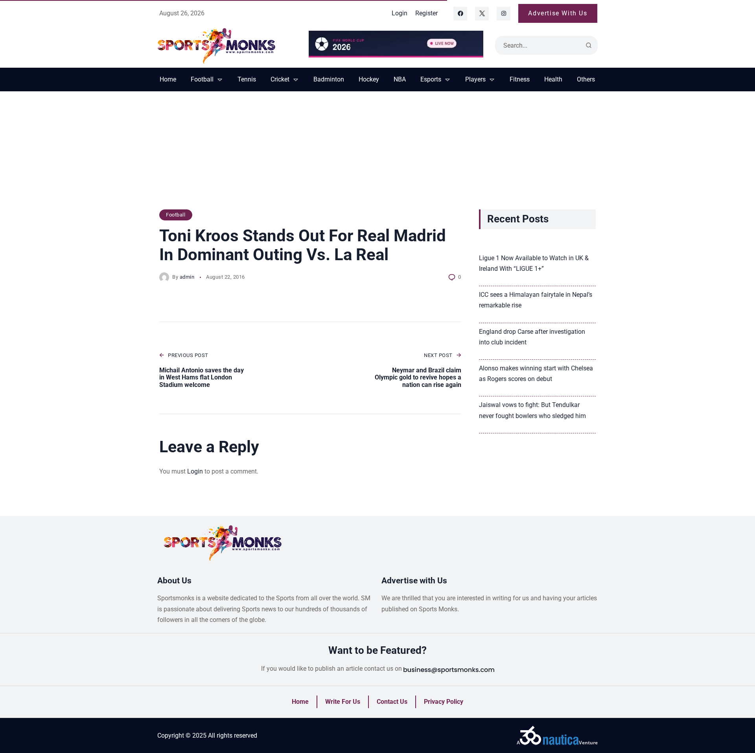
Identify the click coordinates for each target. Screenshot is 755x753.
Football (175, 215)
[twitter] (482, 13)
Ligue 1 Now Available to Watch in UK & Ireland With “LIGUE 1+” (534, 263)
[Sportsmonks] (227, 45)
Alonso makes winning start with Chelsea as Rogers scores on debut (536, 373)
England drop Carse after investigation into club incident (532, 337)
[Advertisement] (377, 154)
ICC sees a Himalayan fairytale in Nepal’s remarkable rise (535, 300)
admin (187, 277)
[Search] (589, 45)
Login (195, 471)
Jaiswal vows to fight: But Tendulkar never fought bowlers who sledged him (532, 410)
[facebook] (460, 13)
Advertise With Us (557, 13)
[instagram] (503, 13)
